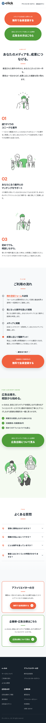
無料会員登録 (28, 674)
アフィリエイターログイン (28, 4)
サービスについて (7, 674)
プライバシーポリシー (30, 699)
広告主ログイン (40, 4)
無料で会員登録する (21, 605)
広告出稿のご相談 (7, 694)
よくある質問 (6, 683)
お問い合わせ (28, 708)
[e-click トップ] (7, 3)
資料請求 (5, 699)
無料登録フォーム (14, 295)
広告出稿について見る (21, 639)
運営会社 (27, 694)
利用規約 (27, 704)
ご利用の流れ (6, 678)
